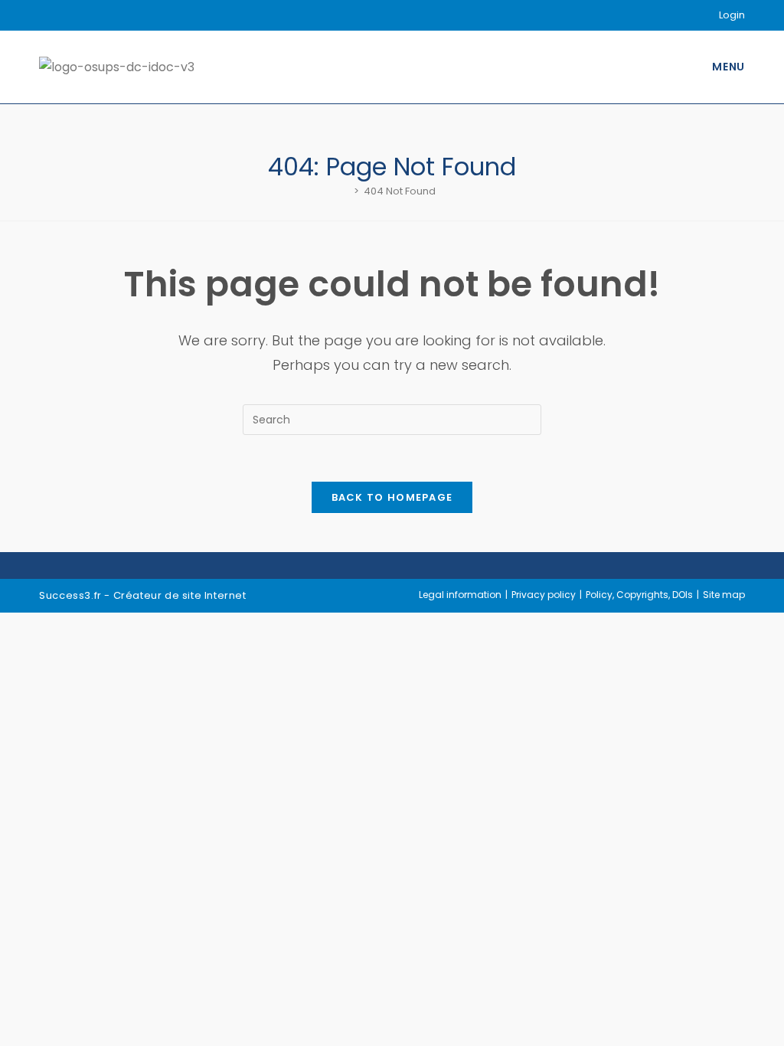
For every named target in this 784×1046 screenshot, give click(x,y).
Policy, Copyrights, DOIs (639, 594)
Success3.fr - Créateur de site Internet (142, 595)
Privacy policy (543, 594)
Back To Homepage (392, 497)
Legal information (460, 594)
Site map (724, 594)
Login (732, 15)
